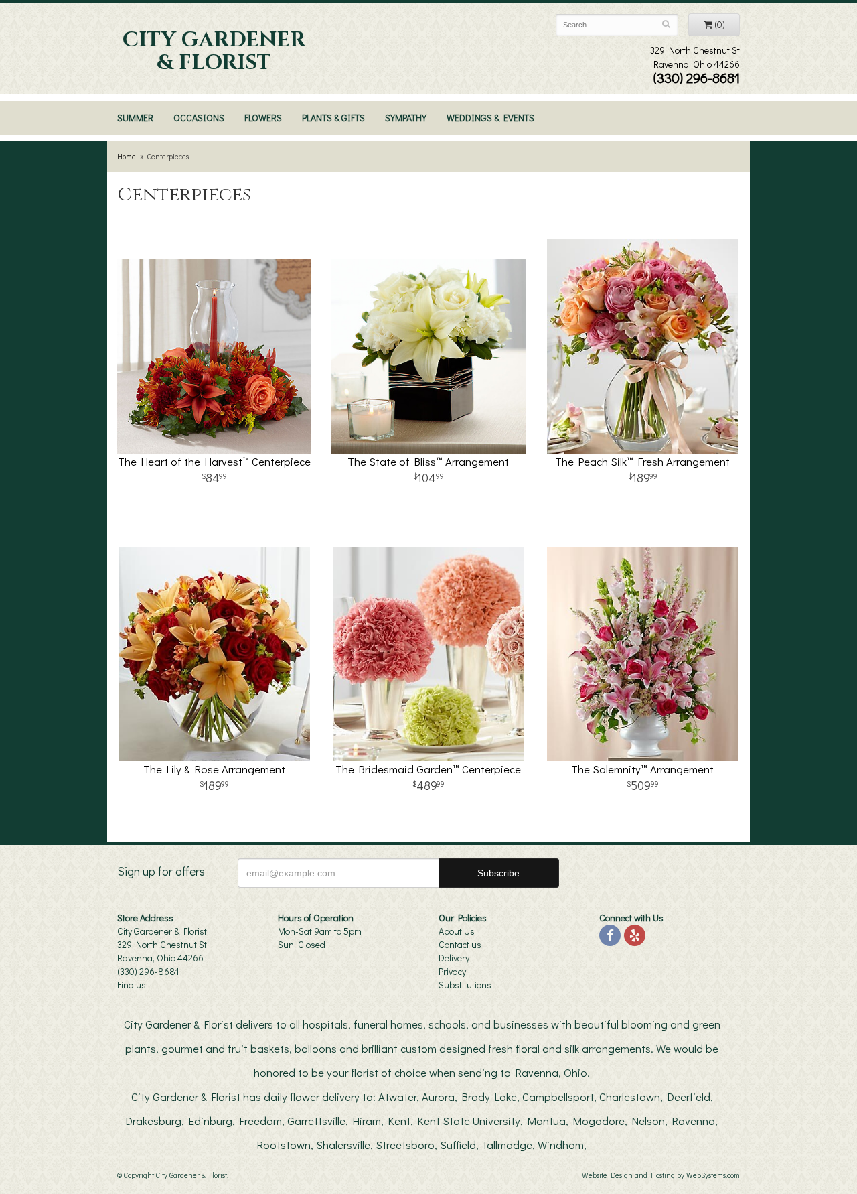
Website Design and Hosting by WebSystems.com (661, 1175)
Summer (135, 117)
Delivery (454, 957)
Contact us (460, 944)
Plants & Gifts (333, 117)
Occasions (198, 117)
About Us (457, 931)
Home (126, 156)
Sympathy (405, 117)
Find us (131, 984)
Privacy (452, 971)
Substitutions (465, 984)
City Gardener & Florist (214, 51)
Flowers (263, 117)
